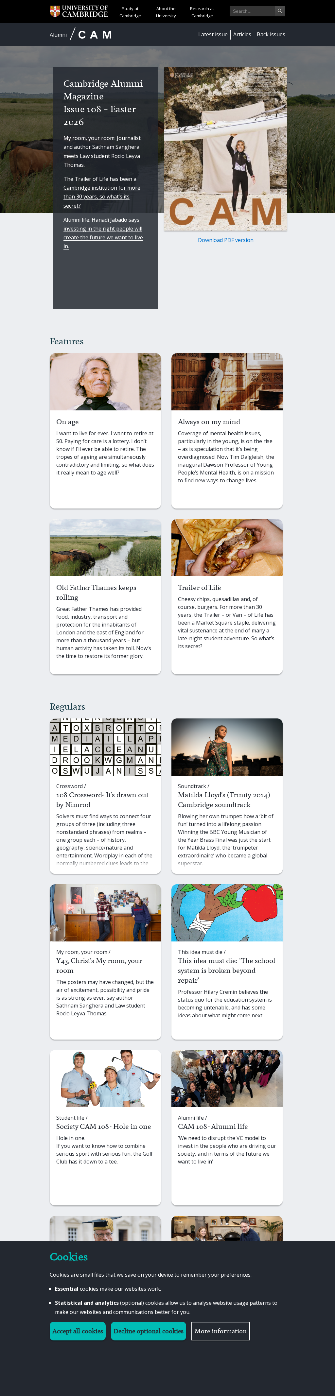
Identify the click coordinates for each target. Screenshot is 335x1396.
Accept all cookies (77, 1331)
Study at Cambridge (130, 12)
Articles (242, 34)
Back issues (271, 34)
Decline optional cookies (149, 1331)
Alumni (58, 34)
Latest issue (213, 34)
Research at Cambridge (202, 12)
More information (221, 1331)
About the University (166, 12)
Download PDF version (226, 240)
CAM (95, 35)
